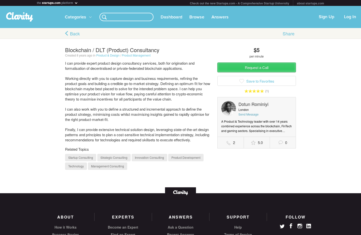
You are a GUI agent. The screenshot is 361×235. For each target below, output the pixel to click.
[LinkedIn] (308, 226)
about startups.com (310, 3)
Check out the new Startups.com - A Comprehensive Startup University (239, 3)
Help (238, 227)
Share (288, 33)
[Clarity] (180, 192)
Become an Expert (123, 227)
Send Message (248, 114)
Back (75, 33)
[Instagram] (299, 226)
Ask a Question (181, 227)
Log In (350, 17)
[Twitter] (282, 226)
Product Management (136, 55)
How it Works (66, 227)
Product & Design (108, 55)
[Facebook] (291, 225)
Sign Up (326, 17)
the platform (55, 2)
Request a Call (256, 67)
